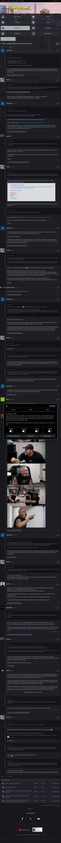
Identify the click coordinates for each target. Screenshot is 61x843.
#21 (57, 50)
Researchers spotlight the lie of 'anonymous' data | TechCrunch (24, 733)
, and (16, 75)
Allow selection (30, 436)
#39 (57, 670)
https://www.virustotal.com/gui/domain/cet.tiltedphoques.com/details (34, 217)
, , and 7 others (15, 530)
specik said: (9, 722)
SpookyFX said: (9, 644)
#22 (57, 80)
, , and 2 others (19, 162)
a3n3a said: (9, 55)
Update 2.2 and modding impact (12, 783)
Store (17, 1)
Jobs (13, 1)
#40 (57, 717)
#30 (57, 338)
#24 (57, 136)
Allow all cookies (47, 436)
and (12, 394)
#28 (57, 287)
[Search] (57, 43)
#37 (57, 608)
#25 (57, 167)
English (31, 809)
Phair (7, 399)
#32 (57, 399)
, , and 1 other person (20, 634)
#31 (57, 386)
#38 (57, 639)
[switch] (24, 431)
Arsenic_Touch (10, 287)
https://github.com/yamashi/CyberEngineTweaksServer (31, 122)
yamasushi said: (10, 85)
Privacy (31, 834)
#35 (57, 562)
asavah (8, 584)
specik (8, 670)
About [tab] (47, 409)
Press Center (43, 834)
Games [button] (8, 1)
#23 (57, 103)
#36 (57, 584)
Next (10, 47)
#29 (57, 299)
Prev (2, 47)
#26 (57, 228)
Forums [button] (3, 1)
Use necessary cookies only (14, 436)
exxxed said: (9, 613)
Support (22, 1)
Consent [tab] (13, 409)
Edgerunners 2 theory (10, 787)
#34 (57, 535)
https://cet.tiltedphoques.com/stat (18, 688)
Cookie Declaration (37, 834)
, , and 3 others (17, 131)
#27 (57, 250)
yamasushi (9, 50)
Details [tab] (30, 409)
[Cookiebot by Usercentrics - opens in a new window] (50, 406)
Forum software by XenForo (30, 841)
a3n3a (8, 79)
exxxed (8, 136)
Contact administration (19, 834)
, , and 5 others (18, 245)
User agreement (26, 834)
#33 (57, 416)
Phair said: (9, 540)
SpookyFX (9, 607)
